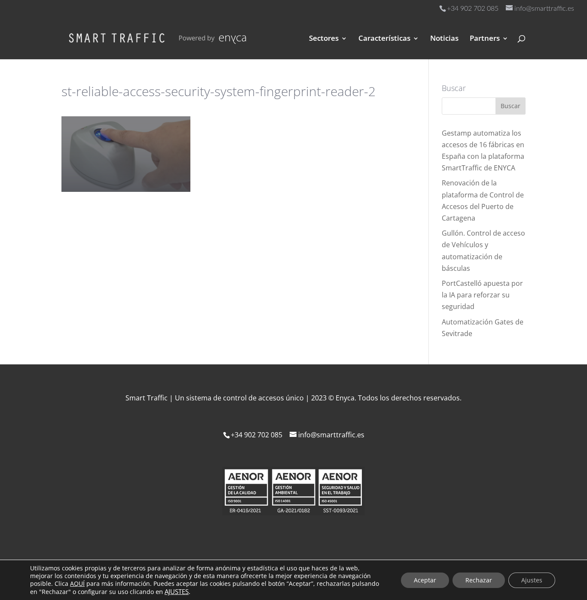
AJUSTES (177, 591)
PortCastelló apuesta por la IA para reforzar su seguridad (482, 295)
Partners (485, 39)
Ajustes (531, 580)
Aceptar (425, 580)
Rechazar (478, 580)
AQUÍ (77, 583)
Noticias (444, 39)
